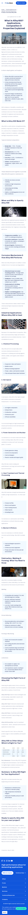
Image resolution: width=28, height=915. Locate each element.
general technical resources (9, 11)
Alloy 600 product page (12, 825)
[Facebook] (2, 861)
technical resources (11, 9)
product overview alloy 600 (9, 12)
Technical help (20, 873)
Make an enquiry (21, 3)
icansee (23, 903)
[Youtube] (12, 861)
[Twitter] (4, 861)
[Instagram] (7, 861)
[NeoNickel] (8, 3)
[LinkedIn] (9, 861)
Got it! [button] (4, 912)
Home (3, 9)
